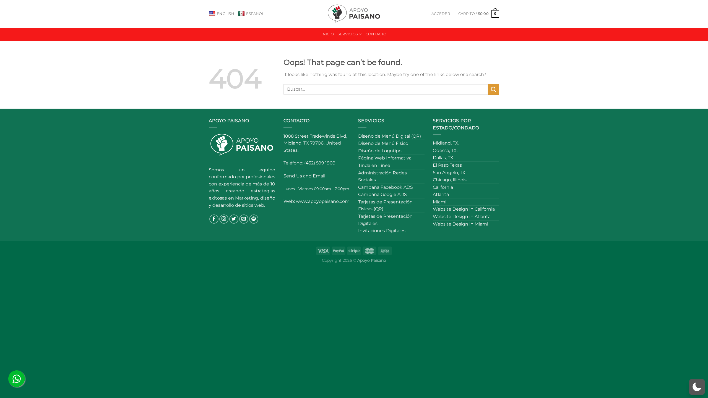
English (225, 14)
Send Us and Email (304, 176)
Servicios (348, 34)
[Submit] (493, 89)
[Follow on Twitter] (233, 219)
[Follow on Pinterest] (253, 219)
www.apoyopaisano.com (323, 201)
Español (255, 14)
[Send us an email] (243, 219)
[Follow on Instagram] (223, 219)
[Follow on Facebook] (213, 219)
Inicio (327, 34)
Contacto (376, 34)
